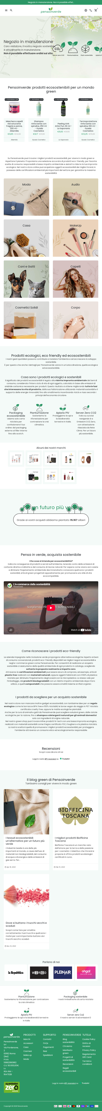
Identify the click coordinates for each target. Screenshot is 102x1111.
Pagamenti (48, 1047)
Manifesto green (67, 1052)
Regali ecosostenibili (69, 1069)
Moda (26, 1059)
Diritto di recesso (86, 1045)
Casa (25, 1047)
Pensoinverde (23, 1106)
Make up (27, 1055)
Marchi (26, 1039)
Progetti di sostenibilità (68, 1059)
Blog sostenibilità (68, 1041)
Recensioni (68, 1064)
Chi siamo (67, 1046)
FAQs (45, 1043)
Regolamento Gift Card (89, 1056)
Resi (45, 1051)
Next (95, 119)
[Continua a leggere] (26, 811)
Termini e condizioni (87, 1063)
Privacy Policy (89, 1050)
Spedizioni (48, 1055)
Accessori (28, 1043)
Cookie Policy (88, 1039)
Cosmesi (27, 1051)
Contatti (47, 1039)
